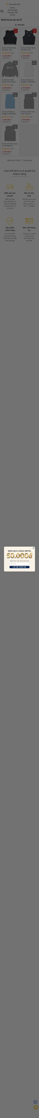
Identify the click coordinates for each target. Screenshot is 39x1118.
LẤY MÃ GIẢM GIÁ (19, 567)
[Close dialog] (34, 548)
